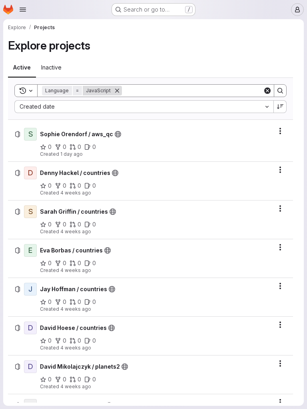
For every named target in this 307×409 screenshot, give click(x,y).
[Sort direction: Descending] (280, 106)
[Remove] (117, 90)
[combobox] (143, 106)
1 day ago (71, 154)
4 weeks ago (75, 193)
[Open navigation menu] (22, 9)
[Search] (280, 90)
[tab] (22, 67)
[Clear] (267, 90)
